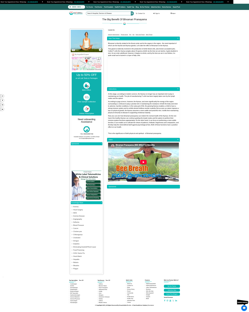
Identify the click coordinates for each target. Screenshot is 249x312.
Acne (100, 293)
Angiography (77, 219)
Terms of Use (98, 69)
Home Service (166, 7)
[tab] (143, 38)
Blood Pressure (78, 225)
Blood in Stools (103, 286)
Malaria (75, 262)
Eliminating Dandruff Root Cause (84, 247)
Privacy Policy (131, 289)
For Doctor (89, 7)
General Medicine (75, 297)
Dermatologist (74, 287)
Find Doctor (98, 7)
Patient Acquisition (151, 283)
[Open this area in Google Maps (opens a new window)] (75, 69)
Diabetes (76, 244)
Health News (130, 296)
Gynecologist (73, 300)
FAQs (128, 287)
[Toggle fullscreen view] (98, 60)
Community (130, 293)
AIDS (75, 213)
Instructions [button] (112, 89)
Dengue (76, 241)
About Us (129, 283)
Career (129, 302)
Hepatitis (76, 259)
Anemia (75, 206)
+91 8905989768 (86, 134)
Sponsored (75, 144)
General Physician (75, 299)
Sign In (157, 13)
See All (81, 280)
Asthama (76, 222)
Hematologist (73, 302)
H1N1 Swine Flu (79, 253)
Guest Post (176, 7)
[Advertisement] (143, 72)
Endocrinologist (74, 291)
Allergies (101, 295)
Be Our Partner (145, 7)
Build (147, 298)
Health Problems (120, 7)
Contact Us (141, 13)
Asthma (101, 284)
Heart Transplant (103, 287)
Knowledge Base (77, 202)
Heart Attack (77, 256)
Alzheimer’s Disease (104, 297)
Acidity (100, 291)
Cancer (75, 228)
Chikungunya (77, 234)
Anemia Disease (79, 216)
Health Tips (130, 7)
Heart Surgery (78, 210)
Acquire (148, 296)
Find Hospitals (108, 7)
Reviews (148, 289)
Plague (75, 268)
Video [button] (111, 140)
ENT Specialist (74, 293)
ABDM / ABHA (76, 7)
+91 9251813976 (32, 2)
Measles (76, 265)
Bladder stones (103, 302)
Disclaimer (151, 305)
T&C (128, 295)
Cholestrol (76, 238)
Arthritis (101, 299)
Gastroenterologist (75, 295)
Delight (148, 295)
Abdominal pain (103, 289)
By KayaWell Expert (82, 54)
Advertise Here (156, 7)
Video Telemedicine (151, 287)
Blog (137, 7)
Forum (129, 291)
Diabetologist (73, 289)
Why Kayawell (150, 293)
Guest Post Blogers (172, 294)
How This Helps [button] (114, 38)
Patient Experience (151, 285)
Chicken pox (77, 231)
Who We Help (149, 291)
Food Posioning (78, 250)
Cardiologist (73, 284)
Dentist (72, 286)
